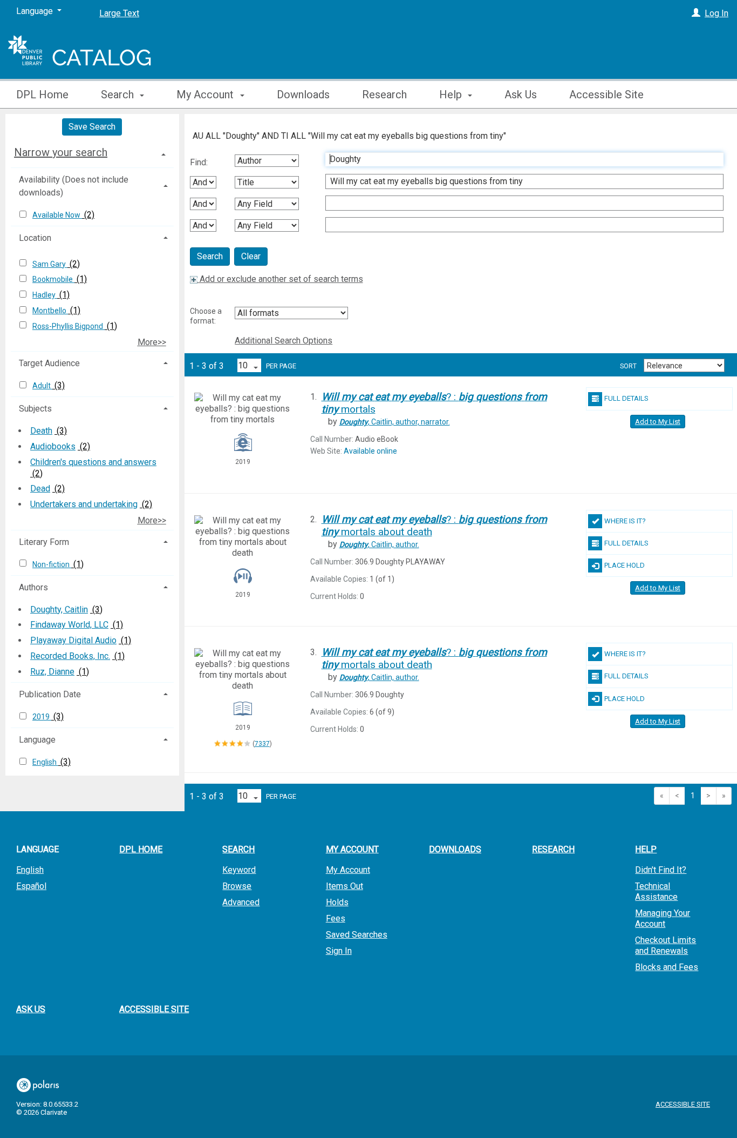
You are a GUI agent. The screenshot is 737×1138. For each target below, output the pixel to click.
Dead (40, 488)
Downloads (303, 94)
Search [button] (119, 94)
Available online (370, 451)
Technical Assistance (656, 891)
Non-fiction (51, 564)
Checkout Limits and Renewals (665, 945)
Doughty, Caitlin (59, 609)
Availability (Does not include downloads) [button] (73, 186)
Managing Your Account (662, 918)
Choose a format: (206, 316)
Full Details (626, 398)
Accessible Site (606, 94)
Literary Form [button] (44, 542)
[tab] (92, 152)
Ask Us (520, 94)
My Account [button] (206, 94)
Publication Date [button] (50, 694)
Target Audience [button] (49, 363)
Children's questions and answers (93, 462)
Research (384, 94)
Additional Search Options (283, 340)
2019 (41, 716)
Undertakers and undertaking (84, 504)
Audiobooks (53, 446)
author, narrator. (394, 422)
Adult (42, 385)
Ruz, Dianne (52, 671)
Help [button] (452, 94)
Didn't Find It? (660, 870)
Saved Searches (356, 935)
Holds (337, 902)
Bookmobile (53, 279)
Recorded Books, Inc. (70, 656)
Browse (236, 886)
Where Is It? (625, 521)
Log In (716, 13)
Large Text (119, 13)
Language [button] (37, 740)
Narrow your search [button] (60, 152)
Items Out (344, 886)
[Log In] (696, 13)
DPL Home (42, 94)
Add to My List (657, 422)
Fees (335, 918)
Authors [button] (33, 587)
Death (41, 431)
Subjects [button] (35, 408)
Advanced (241, 902)
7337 (262, 744)
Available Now (57, 215)
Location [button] (35, 238)
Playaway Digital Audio (73, 640)
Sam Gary (49, 264)
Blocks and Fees (666, 967)
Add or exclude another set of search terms (280, 279)
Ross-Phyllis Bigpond (68, 326)
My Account (348, 870)
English (45, 762)
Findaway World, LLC (69, 624)
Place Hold (624, 565)
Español (31, 886)
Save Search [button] (92, 127)
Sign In (339, 951)
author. (379, 544)
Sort (628, 366)
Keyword (239, 870)
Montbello (50, 310)
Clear (251, 256)
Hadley (44, 295)
